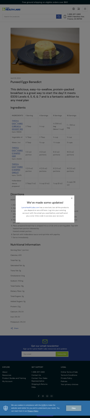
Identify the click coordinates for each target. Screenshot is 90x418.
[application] (45, 408)
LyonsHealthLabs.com (30, 207)
